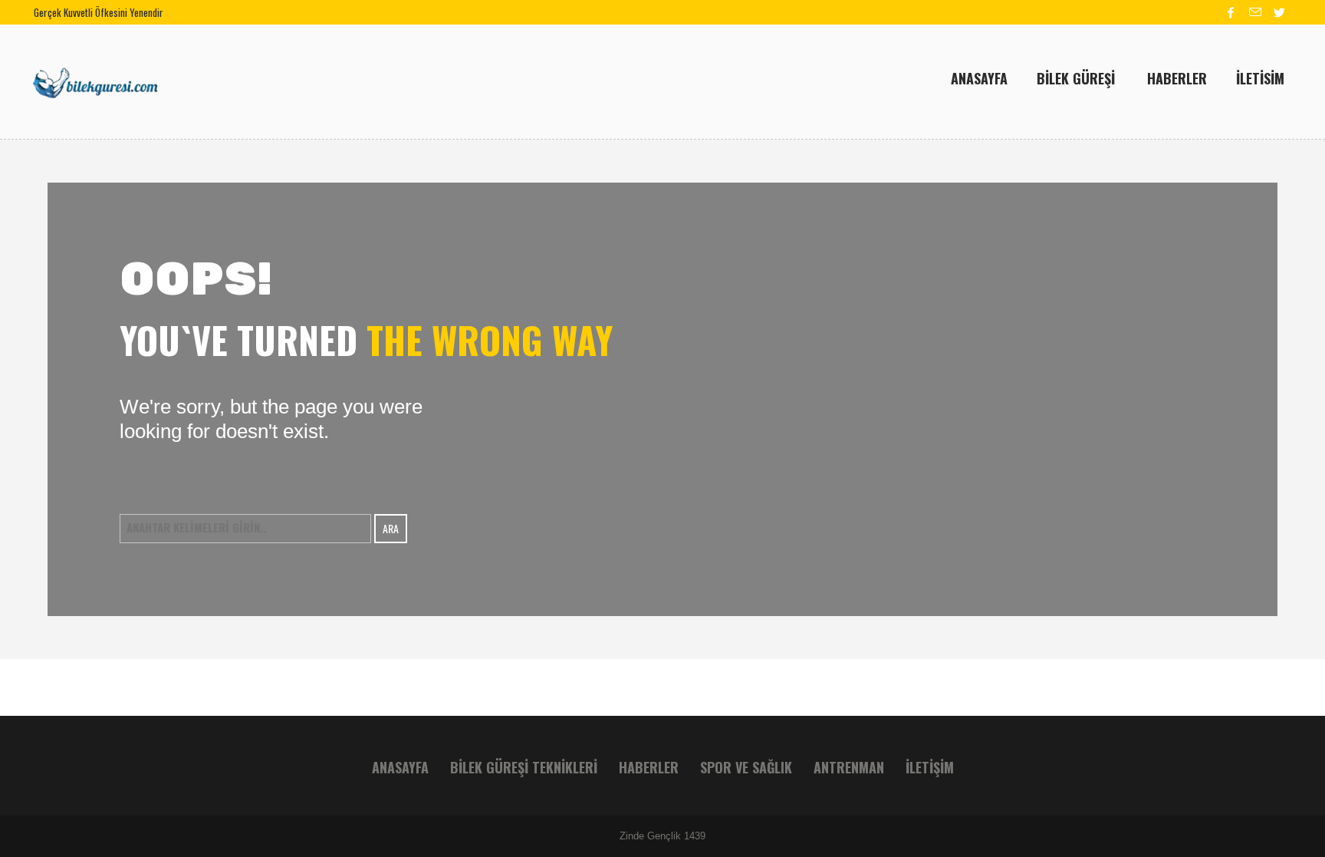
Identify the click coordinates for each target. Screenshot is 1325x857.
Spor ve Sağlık (746, 767)
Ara (391, 528)
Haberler (649, 767)
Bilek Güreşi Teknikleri (523, 767)
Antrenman (849, 767)
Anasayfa (400, 767)
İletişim (930, 767)
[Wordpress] (1279, 12)
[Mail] (1255, 12)
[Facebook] (1230, 12)
